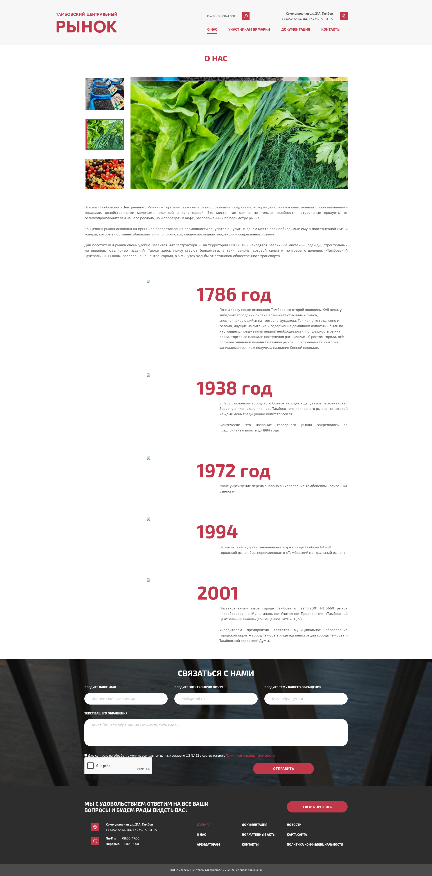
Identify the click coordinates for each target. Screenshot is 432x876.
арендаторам (208, 844)
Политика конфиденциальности (315, 844)
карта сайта (297, 834)
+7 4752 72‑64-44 (294, 19)
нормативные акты (259, 834)
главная (204, 824)
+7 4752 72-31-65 (320, 19)
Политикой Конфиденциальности (250, 755)
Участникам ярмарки (249, 29)
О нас (212, 29)
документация (254, 824)
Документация (295, 29)
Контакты (330, 29)
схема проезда (317, 807)
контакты (250, 844)
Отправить (283, 768)
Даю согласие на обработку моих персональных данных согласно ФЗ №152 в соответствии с (181, 755)
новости (294, 824)
